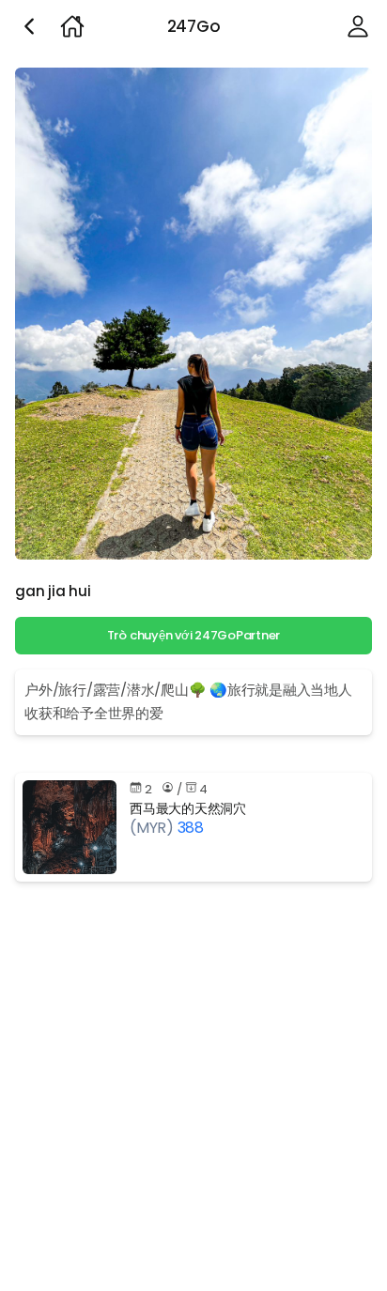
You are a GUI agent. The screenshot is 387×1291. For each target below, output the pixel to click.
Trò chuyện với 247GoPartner (194, 635)
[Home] (72, 26)
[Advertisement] (193, 1090)
